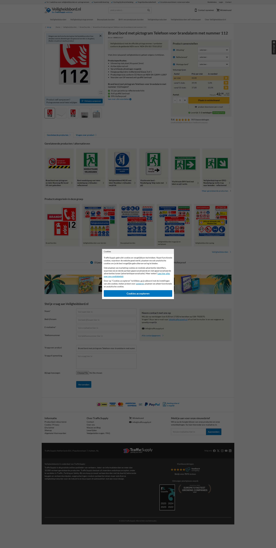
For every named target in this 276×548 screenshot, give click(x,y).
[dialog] (138, 274)
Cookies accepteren (138, 293)
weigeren (140, 283)
